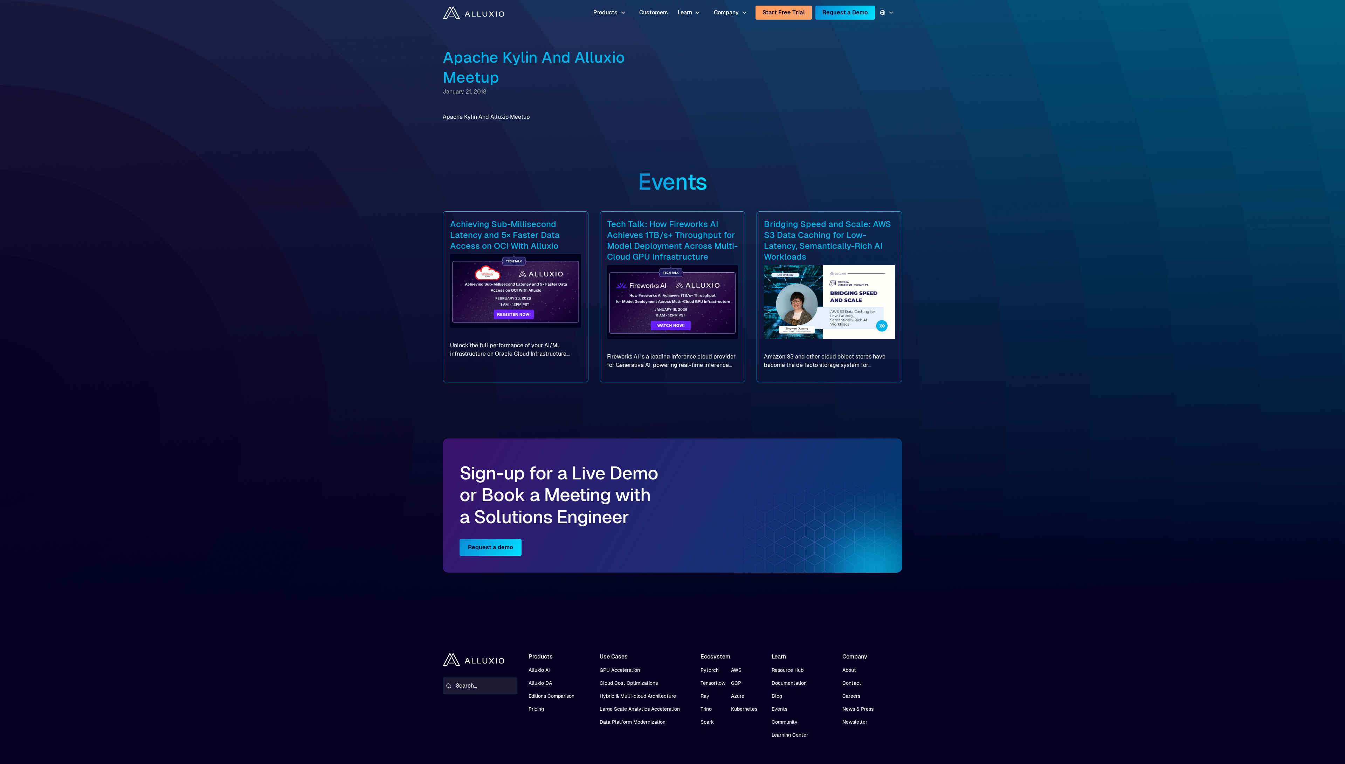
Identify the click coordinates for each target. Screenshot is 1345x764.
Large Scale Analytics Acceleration (640, 709)
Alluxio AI (539, 670)
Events (779, 709)
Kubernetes (744, 709)
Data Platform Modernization (632, 722)
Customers (653, 12)
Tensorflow (713, 683)
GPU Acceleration (620, 670)
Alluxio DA (540, 683)
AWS (736, 670)
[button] (609, 12)
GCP (736, 683)
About (849, 670)
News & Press (858, 709)
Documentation (789, 683)
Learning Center (790, 735)
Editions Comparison (551, 696)
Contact (851, 683)
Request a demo (490, 547)
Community (785, 722)
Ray (705, 696)
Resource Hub (787, 670)
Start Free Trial (784, 12)
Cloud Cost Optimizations (629, 683)
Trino (706, 709)
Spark (707, 722)
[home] (473, 13)
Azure (737, 696)
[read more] (515, 297)
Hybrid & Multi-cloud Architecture (638, 696)
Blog (777, 696)
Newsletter (854, 722)
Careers (851, 696)
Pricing (536, 709)
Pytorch (710, 670)
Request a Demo (845, 12)
